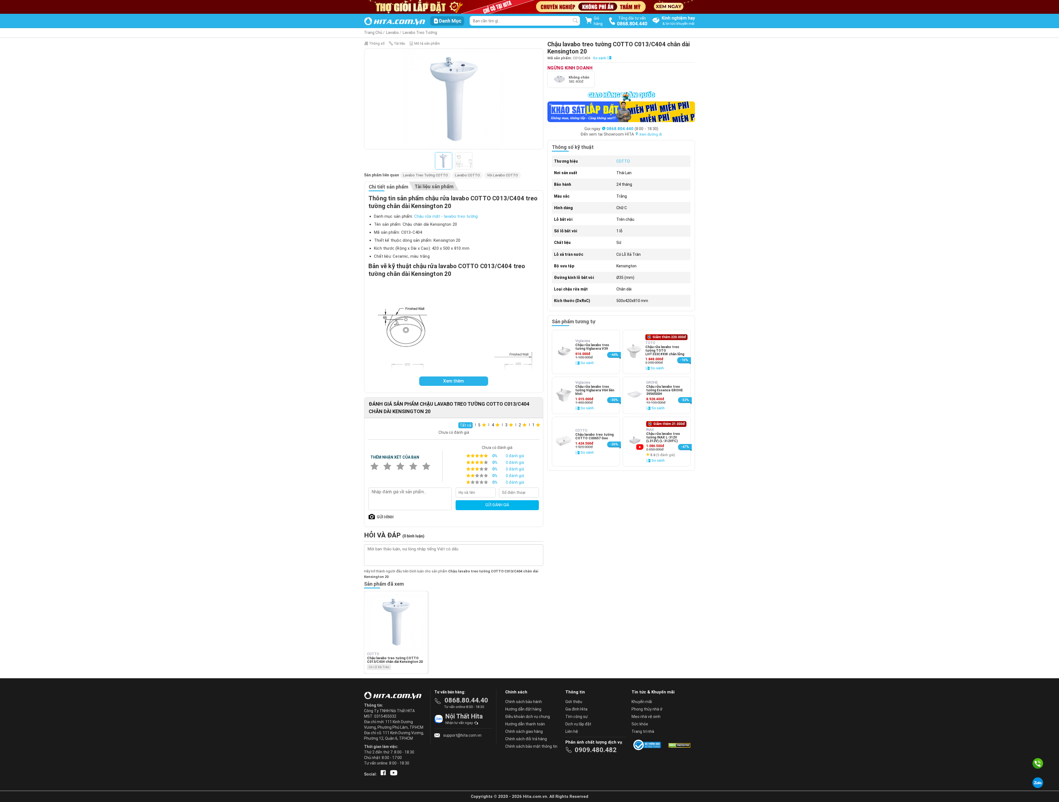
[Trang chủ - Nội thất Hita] (394, 696)
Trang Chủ (373, 32)
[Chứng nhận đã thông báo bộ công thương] (648, 744)
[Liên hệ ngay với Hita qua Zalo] (1038, 782)
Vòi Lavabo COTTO (502, 175)
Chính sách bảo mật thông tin (531, 746)
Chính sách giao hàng (524, 731)
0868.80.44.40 (466, 700)
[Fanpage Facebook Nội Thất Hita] (382, 774)
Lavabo (392, 32)
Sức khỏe (640, 724)
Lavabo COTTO (467, 175)
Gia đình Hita (576, 709)
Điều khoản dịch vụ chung (527, 716)
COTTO (623, 161)
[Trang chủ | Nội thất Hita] (394, 22)
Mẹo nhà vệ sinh (646, 716)
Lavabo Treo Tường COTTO (425, 175)
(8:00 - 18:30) (632, 128)
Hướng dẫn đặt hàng (523, 709)
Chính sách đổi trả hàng (526, 739)
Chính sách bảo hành (523, 701)
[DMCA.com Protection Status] (679, 745)
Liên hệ (571, 731)
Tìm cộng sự (576, 716)
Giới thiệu (573, 701)
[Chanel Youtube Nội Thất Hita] (392, 774)
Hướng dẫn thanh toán (525, 724)
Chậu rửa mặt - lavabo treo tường (446, 216)
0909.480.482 (596, 750)
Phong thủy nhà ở (647, 709)
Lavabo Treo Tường (420, 32)
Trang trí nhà (643, 731)
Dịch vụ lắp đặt (578, 724)
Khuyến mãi (642, 701)
